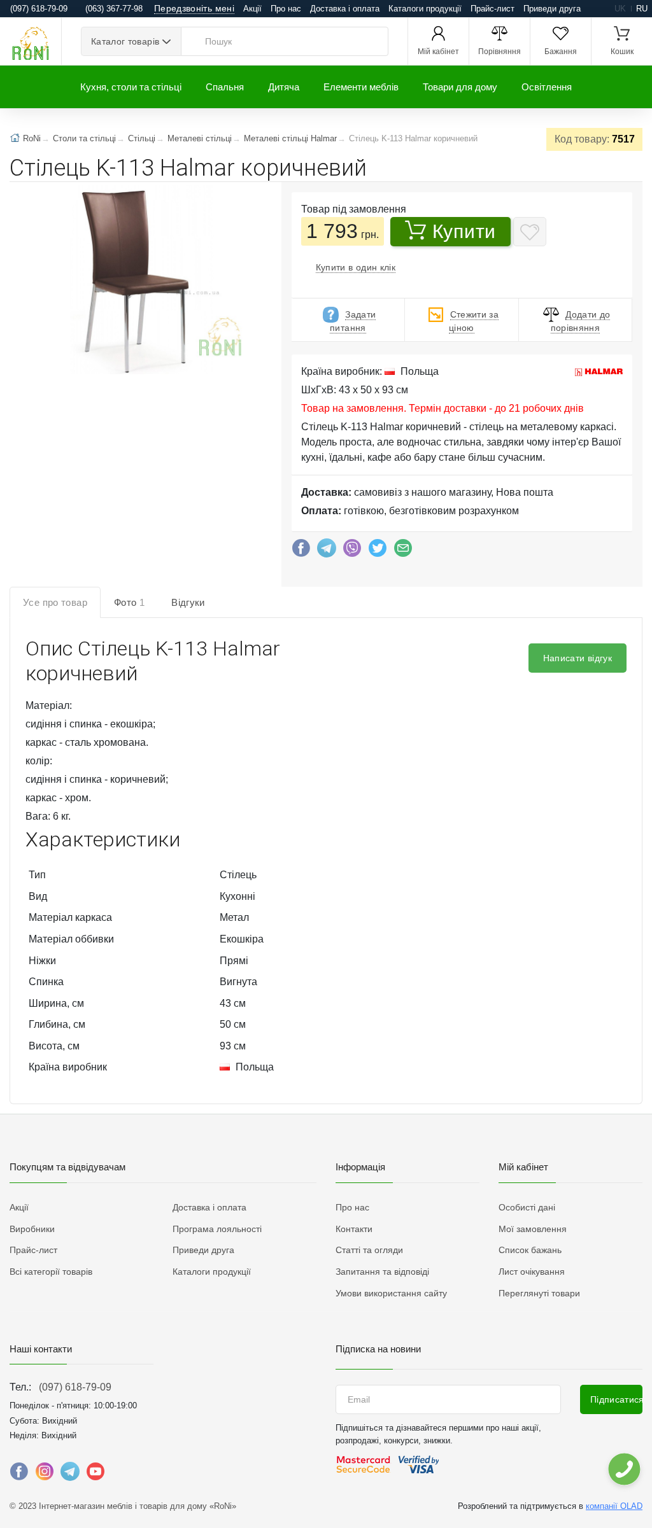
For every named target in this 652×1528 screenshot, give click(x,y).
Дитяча (283, 86)
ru (642, 8)
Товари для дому (460, 86)
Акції (252, 8)
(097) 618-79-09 (75, 1387)
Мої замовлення (533, 1229)
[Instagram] (44, 1474)
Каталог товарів (125, 41)
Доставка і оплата (344, 8)
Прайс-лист (492, 8)
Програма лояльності (217, 1229)
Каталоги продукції (425, 8)
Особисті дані (527, 1207)
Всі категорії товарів (51, 1271)
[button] (134, 280)
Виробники (32, 1229)
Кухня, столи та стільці (130, 86)
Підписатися (616, 1399)
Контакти (354, 1229)
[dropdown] (623, 1469)
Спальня (225, 86)
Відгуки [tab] (188, 602)
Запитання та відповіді (382, 1271)
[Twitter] (377, 551)
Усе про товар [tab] (55, 602)
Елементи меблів (361, 86)
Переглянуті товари (539, 1293)
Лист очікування (532, 1271)
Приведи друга (552, 8)
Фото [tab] (129, 602)
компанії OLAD (614, 1506)
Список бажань (530, 1250)
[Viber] (352, 551)
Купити (464, 231)
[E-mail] (403, 551)
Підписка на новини (378, 1348)
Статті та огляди (369, 1250)
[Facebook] (301, 551)
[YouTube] (95, 1474)
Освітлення (546, 86)
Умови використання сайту (391, 1293)
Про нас (286, 8)
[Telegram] (326, 551)
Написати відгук (577, 658)
